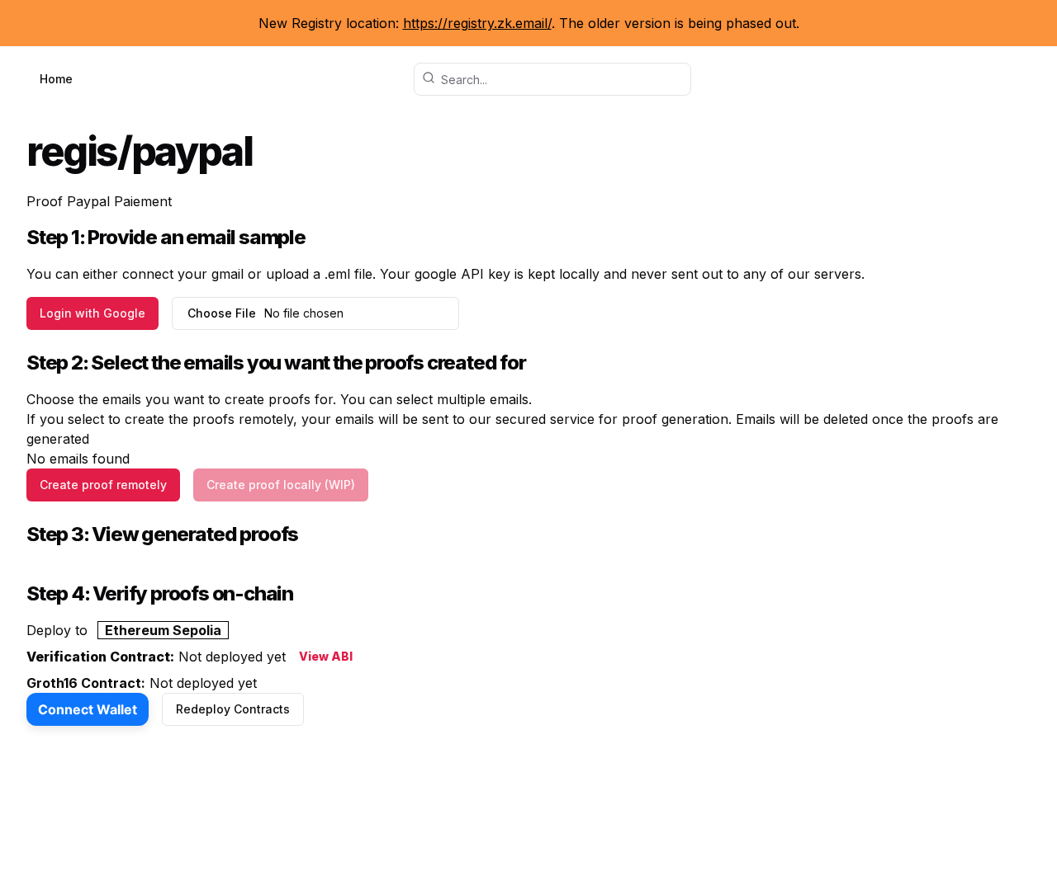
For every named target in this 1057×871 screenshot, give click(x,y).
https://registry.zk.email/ (477, 23)
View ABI (326, 656)
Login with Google (92, 313)
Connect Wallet (87, 709)
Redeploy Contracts (233, 709)
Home (56, 79)
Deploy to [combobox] (123, 630)
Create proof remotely (103, 485)
